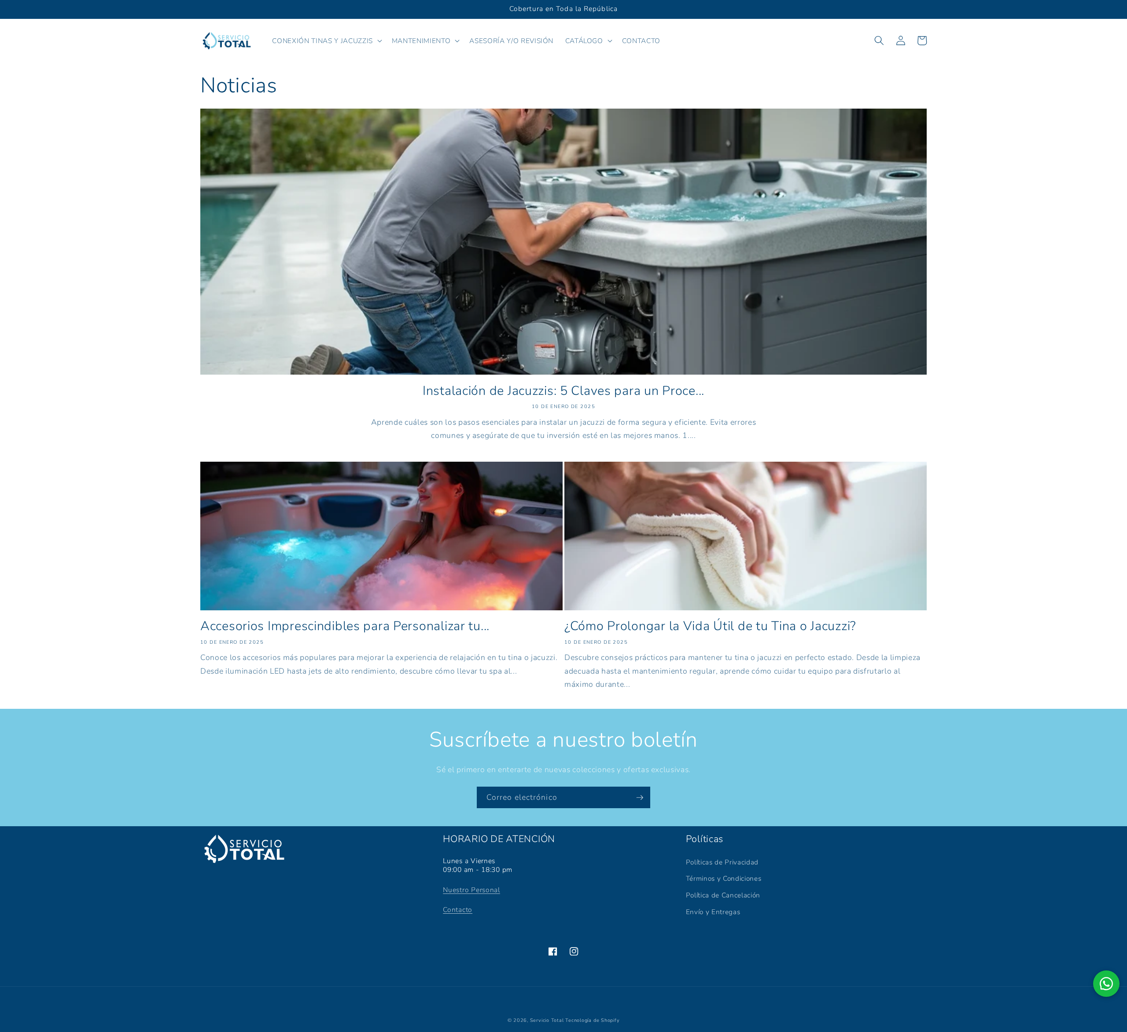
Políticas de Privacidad (722, 862)
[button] (326, 40)
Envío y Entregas (713, 911)
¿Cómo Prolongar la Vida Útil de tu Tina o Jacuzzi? (710, 626)
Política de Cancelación (723, 895)
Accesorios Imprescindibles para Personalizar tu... (345, 626)
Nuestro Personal (471, 890)
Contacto (457, 910)
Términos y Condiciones (724, 878)
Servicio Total (547, 1020)
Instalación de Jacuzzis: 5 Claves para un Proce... (563, 391)
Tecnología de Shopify (592, 1020)
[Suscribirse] (639, 797)
